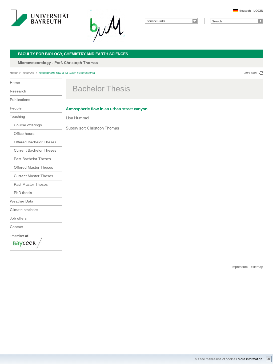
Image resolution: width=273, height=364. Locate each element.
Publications (20, 100)
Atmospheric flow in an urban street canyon (67, 72)
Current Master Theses (33, 176)
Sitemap (257, 267)
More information (250, 359)
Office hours (24, 133)
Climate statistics (24, 210)
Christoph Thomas (103, 128)
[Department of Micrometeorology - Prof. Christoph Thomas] (106, 25)
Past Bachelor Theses (32, 159)
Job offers (18, 218)
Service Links (156, 21)
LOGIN (258, 10)
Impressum (240, 267)
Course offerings (28, 125)
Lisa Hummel (77, 118)
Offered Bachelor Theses (35, 142)
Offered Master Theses (33, 167)
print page (250, 72)
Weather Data (21, 201)
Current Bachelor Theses (35, 150)
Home (14, 72)
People (16, 108)
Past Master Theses (31, 184)
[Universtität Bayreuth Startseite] (39, 18)
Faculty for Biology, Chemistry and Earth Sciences (73, 54)
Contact (16, 227)
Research (18, 91)
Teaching (28, 72)
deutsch (245, 10)
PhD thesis (23, 193)
